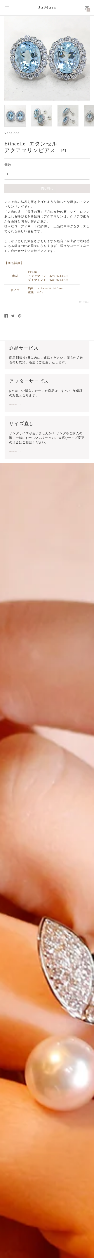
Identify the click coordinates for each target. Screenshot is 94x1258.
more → (15, 404)
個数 (7, 165)
